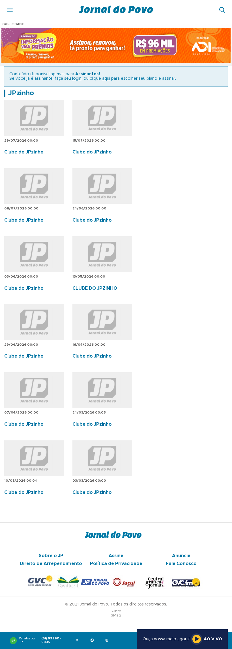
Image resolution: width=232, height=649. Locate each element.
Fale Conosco (181, 563)
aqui (106, 79)
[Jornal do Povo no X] (78, 640)
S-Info (116, 611)
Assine (116, 555)
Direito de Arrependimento (51, 563)
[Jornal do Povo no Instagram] (108, 640)
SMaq (116, 615)
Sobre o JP (51, 555)
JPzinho (21, 93)
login (76, 79)
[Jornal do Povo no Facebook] (93, 640)
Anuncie (181, 555)
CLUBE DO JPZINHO (94, 288)
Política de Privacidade (116, 563)
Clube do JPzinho (24, 152)
